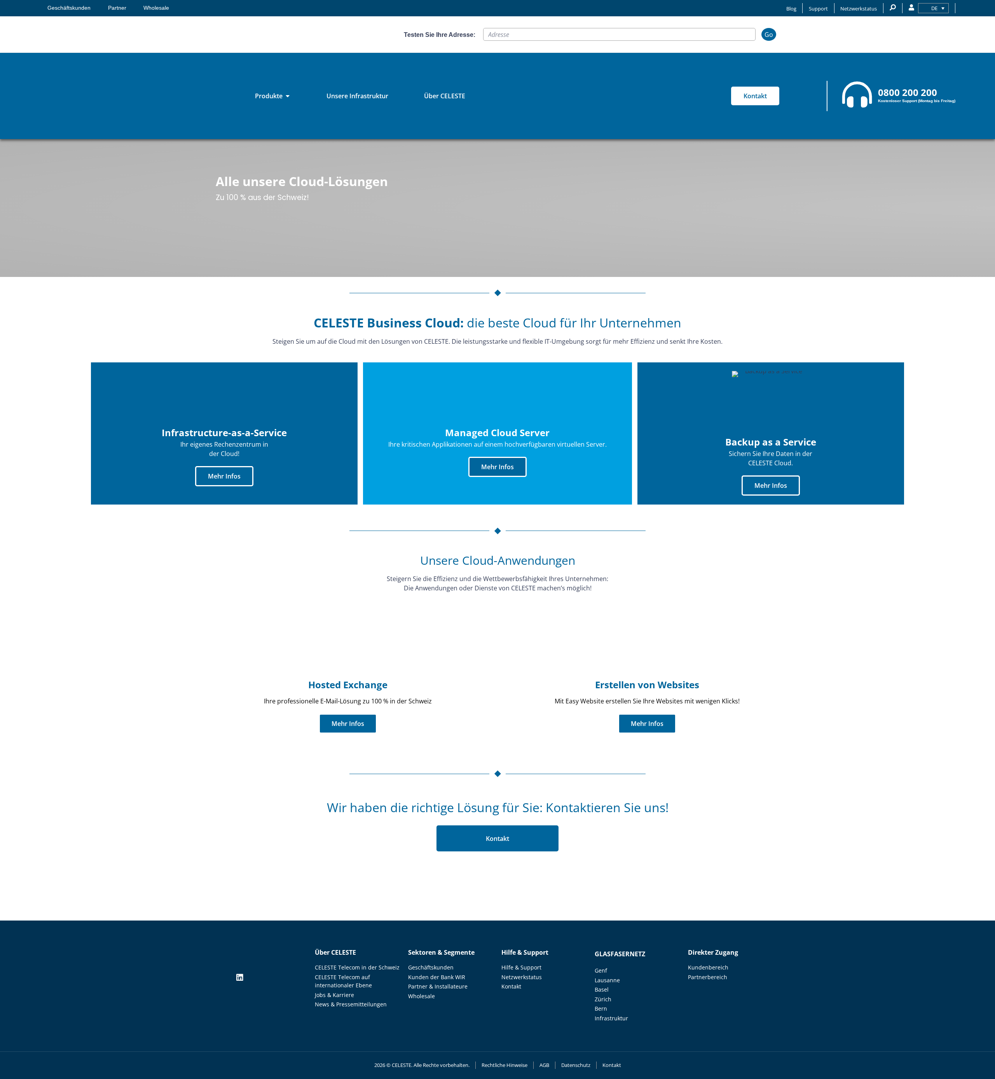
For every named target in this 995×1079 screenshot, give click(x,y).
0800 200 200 (907, 92)
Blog (791, 8)
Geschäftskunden (69, 8)
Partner (117, 8)
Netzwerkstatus (858, 8)
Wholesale (156, 8)
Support (818, 8)
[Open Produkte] (288, 96)
